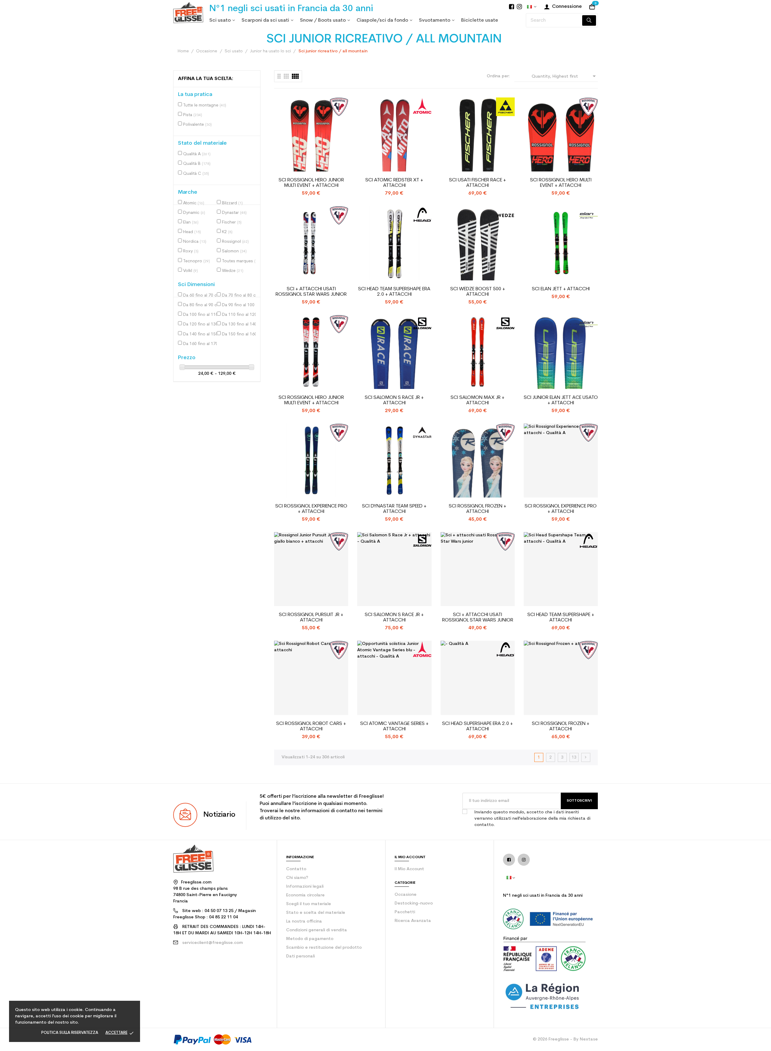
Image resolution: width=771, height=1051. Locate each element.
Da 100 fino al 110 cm (201, 315)
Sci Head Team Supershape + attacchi (560, 617)
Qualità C (196, 173)
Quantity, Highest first (565, 76)
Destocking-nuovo (414, 903)
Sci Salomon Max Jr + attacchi (477, 400)
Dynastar (234, 213)
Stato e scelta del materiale (315, 913)
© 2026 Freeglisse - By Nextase (565, 1039)
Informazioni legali (304, 886)
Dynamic (194, 213)
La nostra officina (304, 921)
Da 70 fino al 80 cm (240, 295)
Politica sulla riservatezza (69, 1033)
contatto (296, 869)
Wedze (232, 271)
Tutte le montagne (204, 105)
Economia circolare (305, 895)
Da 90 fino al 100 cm (240, 305)
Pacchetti (405, 912)
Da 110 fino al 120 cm (240, 315)
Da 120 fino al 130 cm (201, 324)
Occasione (406, 894)
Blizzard (232, 203)
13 (574, 757)
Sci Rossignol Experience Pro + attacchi (311, 509)
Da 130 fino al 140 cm (240, 324)
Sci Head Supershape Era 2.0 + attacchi (477, 726)
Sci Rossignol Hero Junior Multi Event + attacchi (311, 183)
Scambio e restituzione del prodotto (324, 947)
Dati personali (300, 956)
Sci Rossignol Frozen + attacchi (477, 509)
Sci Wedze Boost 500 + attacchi (477, 292)
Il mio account (409, 869)
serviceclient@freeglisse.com (212, 943)
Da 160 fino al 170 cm (201, 344)
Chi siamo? (297, 878)
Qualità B (197, 164)
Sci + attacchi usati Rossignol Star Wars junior (311, 292)
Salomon (234, 251)
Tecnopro (196, 261)
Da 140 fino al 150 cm (201, 334)
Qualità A (197, 154)
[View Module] (295, 76)
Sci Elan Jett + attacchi (561, 289)
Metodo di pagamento (309, 939)
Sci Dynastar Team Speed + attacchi (394, 509)
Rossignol (235, 241)
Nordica (194, 241)
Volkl (190, 271)
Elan (190, 222)
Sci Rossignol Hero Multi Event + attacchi (561, 183)
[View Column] (286, 76)
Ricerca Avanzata (413, 921)
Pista (192, 115)
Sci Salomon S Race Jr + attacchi (394, 400)
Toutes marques (240, 261)
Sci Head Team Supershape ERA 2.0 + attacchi (394, 292)
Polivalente (197, 124)
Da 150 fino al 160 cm (240, 334)
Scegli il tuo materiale (308, 904)
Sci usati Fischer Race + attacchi (477, 183)
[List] (279, 76)
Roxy (190, 251)
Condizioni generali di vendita (316, 930)
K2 (227, 232)
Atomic (193, 203)
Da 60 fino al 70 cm (201, 295)
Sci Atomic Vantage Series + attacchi (394, 726)
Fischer (232, 222)
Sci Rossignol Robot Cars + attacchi (311, 726)
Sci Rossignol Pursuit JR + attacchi (311, 617)
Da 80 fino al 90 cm (201, 305)
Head (192, 232)
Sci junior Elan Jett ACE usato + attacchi (561, 400)
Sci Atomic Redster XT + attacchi (394, 183)
